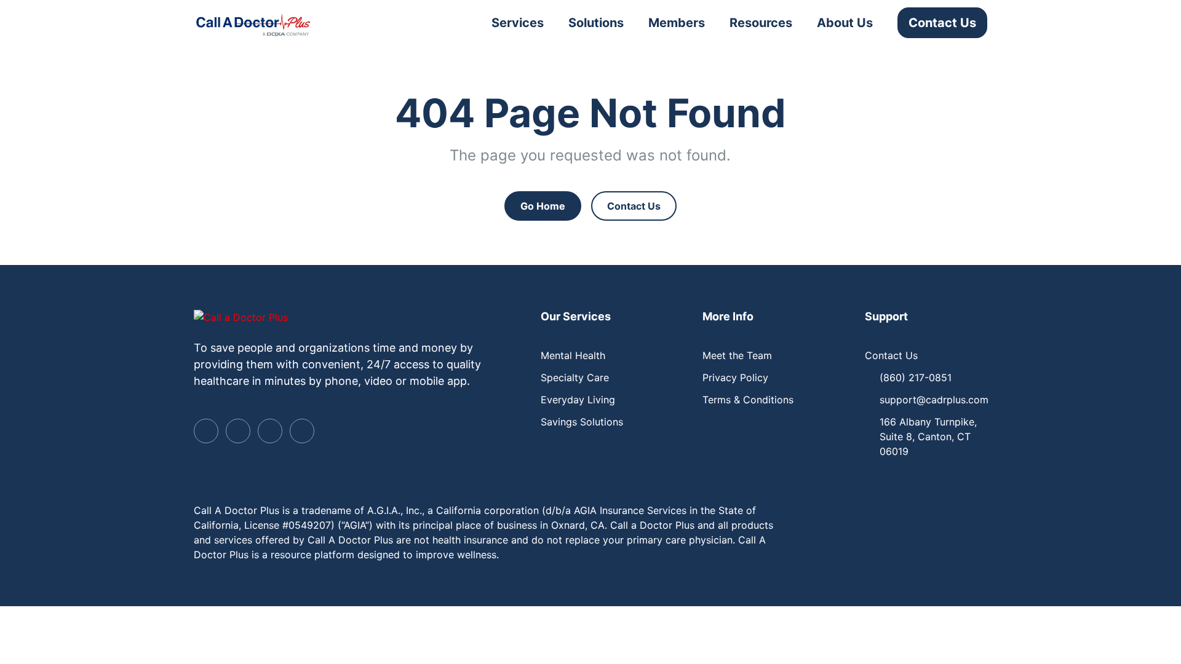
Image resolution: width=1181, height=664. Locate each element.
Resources (761, 22)
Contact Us (942, 22)
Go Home (542, 206)
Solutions (596, 22)
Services (517, 22)
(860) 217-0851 (916, 377)
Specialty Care (575, 377)
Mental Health (573, 355)
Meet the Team (737, 355)
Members (676, 22)
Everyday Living (578, 399)
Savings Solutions (582, 422)
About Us (845, 22)
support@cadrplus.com (934, 399)
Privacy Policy (735, 377)
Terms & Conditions (747, 399)
